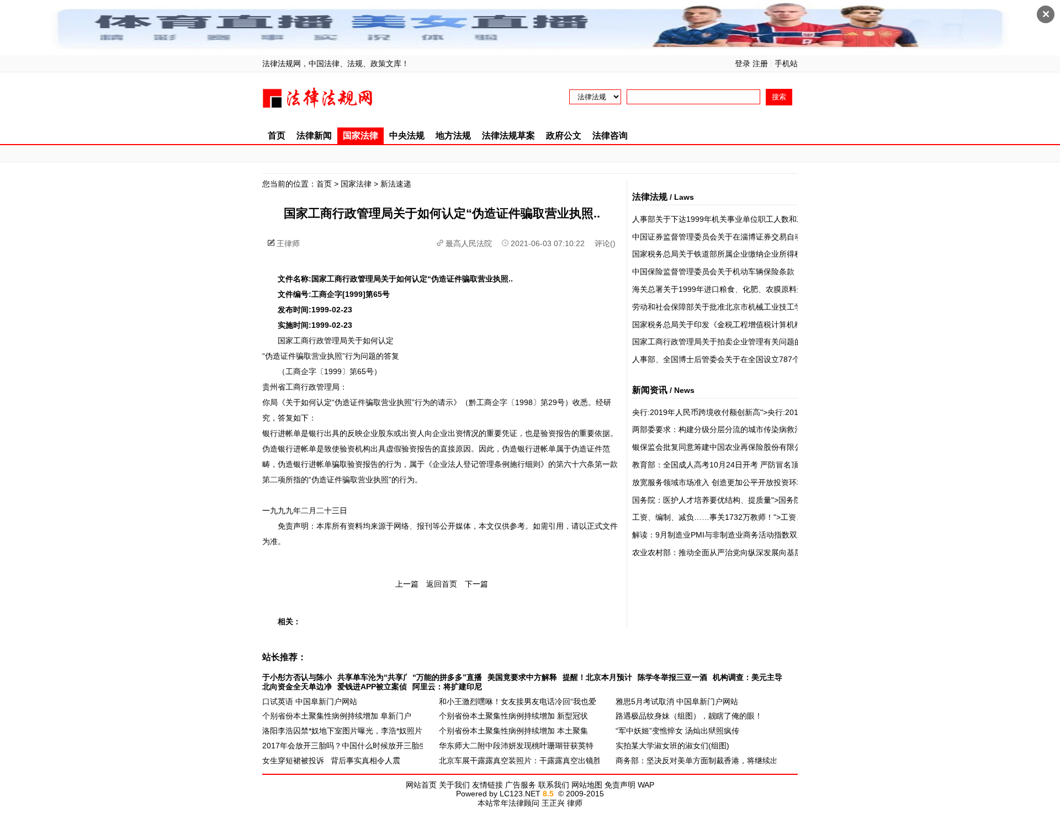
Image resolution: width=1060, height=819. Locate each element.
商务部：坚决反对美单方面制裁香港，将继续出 (697, 760)
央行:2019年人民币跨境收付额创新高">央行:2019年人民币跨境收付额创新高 (763, 412)
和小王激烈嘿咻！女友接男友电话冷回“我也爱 (517, 701)
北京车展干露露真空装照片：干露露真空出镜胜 (520, 760)
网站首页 (421, 784)
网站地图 (586, 784)
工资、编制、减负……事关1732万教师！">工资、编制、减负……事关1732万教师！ (777, 517)
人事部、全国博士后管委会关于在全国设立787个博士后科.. (733, 359)
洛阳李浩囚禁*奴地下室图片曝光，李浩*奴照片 (342, 730)
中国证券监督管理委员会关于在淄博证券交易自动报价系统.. (735, 236)
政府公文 (563, 135)
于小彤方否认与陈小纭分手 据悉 (317, 677)
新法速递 (395, 183)
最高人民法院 (469, 243)
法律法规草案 (508, 135)
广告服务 (520, 784)
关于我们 (454, 784)
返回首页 (441, 583)
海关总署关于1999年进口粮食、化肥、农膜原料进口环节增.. (736, 289)
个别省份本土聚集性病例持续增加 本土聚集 (513, 730)
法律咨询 (610, 135)
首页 (276, 135)
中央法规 (407, 135)
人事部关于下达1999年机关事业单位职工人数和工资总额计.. (736, 219)
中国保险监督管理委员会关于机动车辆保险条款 (713, 271)
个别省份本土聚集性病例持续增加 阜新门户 (336, 715)
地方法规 (453, 135)
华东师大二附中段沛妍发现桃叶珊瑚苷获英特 (516, 745)
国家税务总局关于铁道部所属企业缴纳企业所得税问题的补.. (735, 253)
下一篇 (476, 583)
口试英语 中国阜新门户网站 (309, 701)
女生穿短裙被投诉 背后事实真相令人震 (331, 760)
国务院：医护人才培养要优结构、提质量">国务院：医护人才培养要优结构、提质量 (775, 500)
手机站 (786, 63)
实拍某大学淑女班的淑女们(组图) (672, 745)
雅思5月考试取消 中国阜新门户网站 (677, 701)
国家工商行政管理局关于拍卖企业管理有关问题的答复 (725, 341)
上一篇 (406, 583)
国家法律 (360, 135)
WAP (646, 784)
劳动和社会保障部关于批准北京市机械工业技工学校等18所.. (735, 306)
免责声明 (620, 784)
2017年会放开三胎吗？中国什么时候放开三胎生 (344, 745)
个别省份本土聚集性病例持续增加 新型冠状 (513, 715)
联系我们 (553, 784)
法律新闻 (314, 135)
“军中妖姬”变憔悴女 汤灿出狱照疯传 (677, 730)
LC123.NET (520, 793)
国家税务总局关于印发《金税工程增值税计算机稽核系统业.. (735, 324)
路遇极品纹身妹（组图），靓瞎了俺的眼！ (689, 715)
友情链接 (487, 784)
